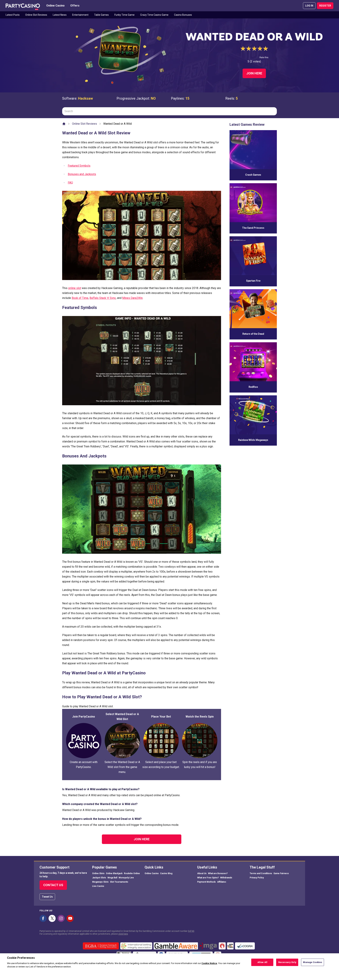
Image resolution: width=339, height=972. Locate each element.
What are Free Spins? (208, 877)
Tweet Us (47, 896)
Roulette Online (132, 873)
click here (123, 934)
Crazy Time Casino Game (154, 14)
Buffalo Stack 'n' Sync (103, 298)
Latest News (60, 14)
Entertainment (80, 14)
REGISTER (325, 5)
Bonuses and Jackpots (82, 174)
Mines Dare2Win (132, 298)
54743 (191, 931)
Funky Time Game (124, 14)
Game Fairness (281, 873)
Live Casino (98, 886)
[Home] (64, 124)
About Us (202, 873)
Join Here (254, 73)
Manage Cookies (312, 962)
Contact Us (53, 885)
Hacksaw (85, 98)
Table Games (101, 14)
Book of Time (80, 298)
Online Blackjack (114, 873)
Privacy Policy (257, 877)
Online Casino (55, 5)
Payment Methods (206, 882)
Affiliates (221, 882)
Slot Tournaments (119, 882)
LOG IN (309, 5)
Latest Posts (13, 14)
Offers (74, 5)
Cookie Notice (209, 963)
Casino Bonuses (183, 14)
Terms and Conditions (261, 873)
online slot (74, 288)
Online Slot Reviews (36, 14)
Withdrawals (226, 877)
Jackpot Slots (99, 877)
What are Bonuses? (218, 873)
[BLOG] (23, 6)
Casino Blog (166, 873)
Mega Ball (112, 877)
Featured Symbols (79, 165)
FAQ (70, 182)
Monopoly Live (126, 877)
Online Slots (98, 873)
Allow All (262, 962)
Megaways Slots (100, 882)
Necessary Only (287, 962)
